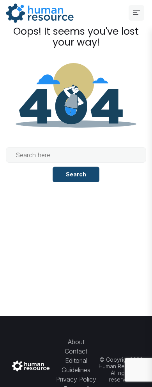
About (76, 342)
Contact (76, 351)
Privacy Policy (76, 379)
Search (76, 174)
